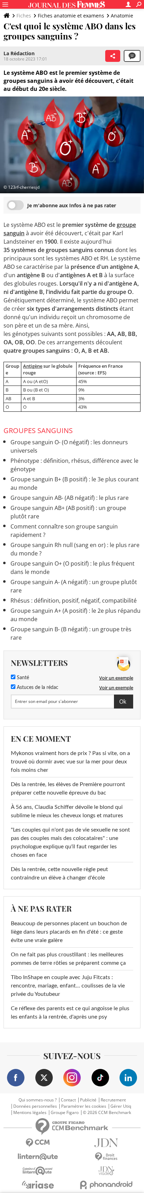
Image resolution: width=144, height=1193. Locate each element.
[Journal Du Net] (106, 1142)
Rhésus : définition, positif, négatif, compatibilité (73, 600)
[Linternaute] (37, 1157)
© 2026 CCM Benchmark (107, 1112)
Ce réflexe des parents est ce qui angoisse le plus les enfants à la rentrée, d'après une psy (70, 1013)
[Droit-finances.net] (106, 1156)
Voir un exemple (116, 678)
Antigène (32, 366)
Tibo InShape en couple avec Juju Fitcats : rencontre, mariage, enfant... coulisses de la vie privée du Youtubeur (68, 986)
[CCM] (37, 1142)
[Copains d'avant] (37, 1170)
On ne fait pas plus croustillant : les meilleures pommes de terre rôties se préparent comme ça (68, 959)
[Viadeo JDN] (106, 1170)
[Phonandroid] (106, 1184)
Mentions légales (29, 1112)
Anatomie (122, 15)
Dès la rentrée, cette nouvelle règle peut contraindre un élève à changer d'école (59, 874)
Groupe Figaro (65, 1112)
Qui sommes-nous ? (38, 1100)
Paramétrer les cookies (83, 1106)
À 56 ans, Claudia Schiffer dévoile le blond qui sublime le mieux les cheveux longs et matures (67, 811)
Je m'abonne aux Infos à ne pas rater (71, 205)
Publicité (88, 1100)
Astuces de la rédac (36, 687)
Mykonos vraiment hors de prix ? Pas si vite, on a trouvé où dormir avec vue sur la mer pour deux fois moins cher (70, 761)
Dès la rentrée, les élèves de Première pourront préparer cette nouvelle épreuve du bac (68, 789)
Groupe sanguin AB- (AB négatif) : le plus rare (69, 498)
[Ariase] (37, 1184)
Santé (22, 677)
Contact (68, 1100)
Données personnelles (35, 1106)
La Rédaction (19, 53)
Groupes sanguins (38, 430)
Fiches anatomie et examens (71, 15)
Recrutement (113, 1100)
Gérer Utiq (120, 1106)
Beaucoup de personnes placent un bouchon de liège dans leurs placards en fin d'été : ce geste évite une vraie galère (69, 932)
